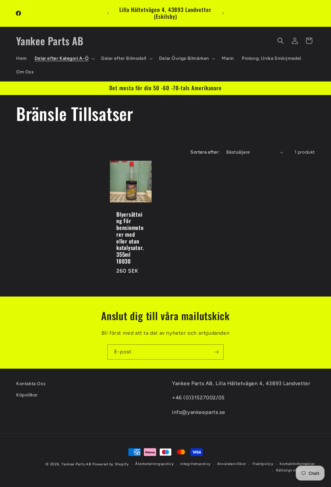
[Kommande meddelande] (223, 13)
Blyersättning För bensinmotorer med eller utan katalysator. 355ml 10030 (130, 238)
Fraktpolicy (262, 464)
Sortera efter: (205, 152)
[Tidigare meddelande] (108, 13)
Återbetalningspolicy (154, 464)
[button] (64, 58)
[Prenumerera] (216, 352)
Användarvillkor (231, 464)
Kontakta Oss (31, 383)
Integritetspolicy (195, 464)
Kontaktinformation (297, 464)
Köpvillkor (27, 395)
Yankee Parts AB (76, 464)
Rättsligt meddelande (295, 470)
